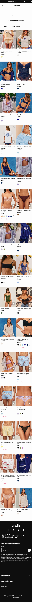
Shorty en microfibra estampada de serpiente (6, 510)
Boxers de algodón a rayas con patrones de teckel (23, 374)
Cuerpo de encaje (5, 308)
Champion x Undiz (12, 1)
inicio (13, 15)
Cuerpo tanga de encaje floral (24, 308)
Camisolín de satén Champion (8, 178)
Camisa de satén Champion (7, 339)
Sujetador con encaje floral (7, 373)
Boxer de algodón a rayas (7, 442)
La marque (18, 15)
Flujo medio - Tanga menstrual (24, 210)
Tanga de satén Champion (23, 114)
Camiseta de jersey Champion (24, 51)
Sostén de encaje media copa (8, 244)
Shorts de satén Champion (23, 509)
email (2, 546)
